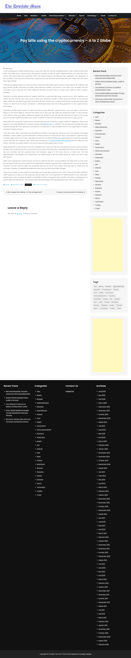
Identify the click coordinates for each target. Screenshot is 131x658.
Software (98, 195)
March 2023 (102, 533)
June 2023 (102, 522)
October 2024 (103, 460)
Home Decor (99, 147)
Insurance (98, 154)
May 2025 (101, 434)
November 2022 (104, 549)
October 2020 (103, 633)
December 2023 (104, 499)
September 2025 (104, 418)
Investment (99, 157)
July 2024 (101, 472)
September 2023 (104, 510)
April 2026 (101, 399)
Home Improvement (56, 16)
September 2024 (104, 464)
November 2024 (104, 457)
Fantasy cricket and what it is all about (70, 192)
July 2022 (101, 564)
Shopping (98, 188)
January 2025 (103, 449)
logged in (20, 214)
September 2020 (104, 637)
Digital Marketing (101, 127)
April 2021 (101, 614)
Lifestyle (72, 16)
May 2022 (101, 572)
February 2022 (103, 583)
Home (19, 16)
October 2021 (103, 598)
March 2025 (102, 441)
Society (97, 191)
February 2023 (103, 537)
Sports (81, 16)
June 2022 (102, 568)
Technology (91, 16)
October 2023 (103, 506)
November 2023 (104, 503)
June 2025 (102, 430)
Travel (103, 16)
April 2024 (102, 483)
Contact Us (112, 16)
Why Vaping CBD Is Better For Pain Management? (24, 192)
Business (34, 16)
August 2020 (102, 641)
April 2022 (101, 575)
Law (96, 164)
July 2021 (101, 610)
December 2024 (104, 453)
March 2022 (102, 579)
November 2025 (104, 411)
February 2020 (103, 644)
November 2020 (104, 629)
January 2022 (103, 587)
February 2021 (103, 621)
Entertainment (100, 134)
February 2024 (103, 491)
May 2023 (101, 526)
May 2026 (101, 395)
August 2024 (102, 468)
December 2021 (103, 591)
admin (7, 185)
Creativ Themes (85, 654)
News (97, 174)
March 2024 (102, 487)
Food (97, 141)
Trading (98, 205)
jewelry (97, 161)
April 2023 (101, 529)
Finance (98, 137)
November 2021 (103, 595)
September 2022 (104, 556)
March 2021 (102, 618)
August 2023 (102, 514)
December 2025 (104, 407)
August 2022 (102, 560)
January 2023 (103, 541)
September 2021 (104, 602)
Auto (26, 16)
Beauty (97, 120)
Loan (96, 171)
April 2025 (101, 437)
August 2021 (102, 606)
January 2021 (102, 625)
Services (98, 185)
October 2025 (103, 414)
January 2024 (103, 495)
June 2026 (102, 391)
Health (44, 16)
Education (98, 130)
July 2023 (101, 518)
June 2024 (102, 476)
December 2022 (104, 545)
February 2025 (103, 445)
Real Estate (99, 181)
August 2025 (102, 422)
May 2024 (101, 480)
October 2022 (103, 552)
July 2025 (101, 426)
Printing (98, 178)
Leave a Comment (41, 185)
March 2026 (102, 403)
